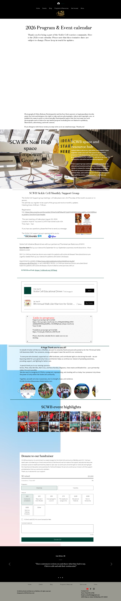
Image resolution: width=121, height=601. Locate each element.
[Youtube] (87, 589)
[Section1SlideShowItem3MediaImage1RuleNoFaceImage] (62, 577)
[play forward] (97, 390)
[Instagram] (94, 589)
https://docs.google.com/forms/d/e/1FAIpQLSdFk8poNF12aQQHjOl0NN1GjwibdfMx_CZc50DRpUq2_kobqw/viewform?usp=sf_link (53, 324)
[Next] (111, 564)
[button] (38, 8)
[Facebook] (91, 589)
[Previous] (9, 564)
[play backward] (19, 390)
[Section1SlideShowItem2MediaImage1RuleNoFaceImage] (60, 577)
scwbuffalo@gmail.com (92, 595)
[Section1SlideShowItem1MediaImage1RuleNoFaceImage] (58, 577)
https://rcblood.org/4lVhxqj (46, 270)
